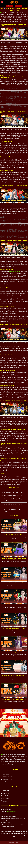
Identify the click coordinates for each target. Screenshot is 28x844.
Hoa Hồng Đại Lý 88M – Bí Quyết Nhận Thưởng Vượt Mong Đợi (14, 534)
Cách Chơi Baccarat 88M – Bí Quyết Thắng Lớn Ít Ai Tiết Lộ (14, 652)
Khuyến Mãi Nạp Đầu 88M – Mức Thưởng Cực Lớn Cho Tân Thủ (14, 699)
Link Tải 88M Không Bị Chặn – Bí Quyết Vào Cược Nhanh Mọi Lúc (14, 559)
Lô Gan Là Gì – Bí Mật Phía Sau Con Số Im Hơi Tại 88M (14, 605)
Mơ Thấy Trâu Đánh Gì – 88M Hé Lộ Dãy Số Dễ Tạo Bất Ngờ (14, 628)
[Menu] (2, 2)
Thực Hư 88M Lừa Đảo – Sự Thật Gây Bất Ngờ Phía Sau (14, 582)
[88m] (14, 2)
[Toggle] (2, 492)
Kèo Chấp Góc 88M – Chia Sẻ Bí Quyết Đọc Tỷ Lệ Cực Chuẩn (14, 675)
